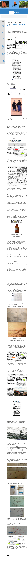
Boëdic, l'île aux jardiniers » (16, 557)
